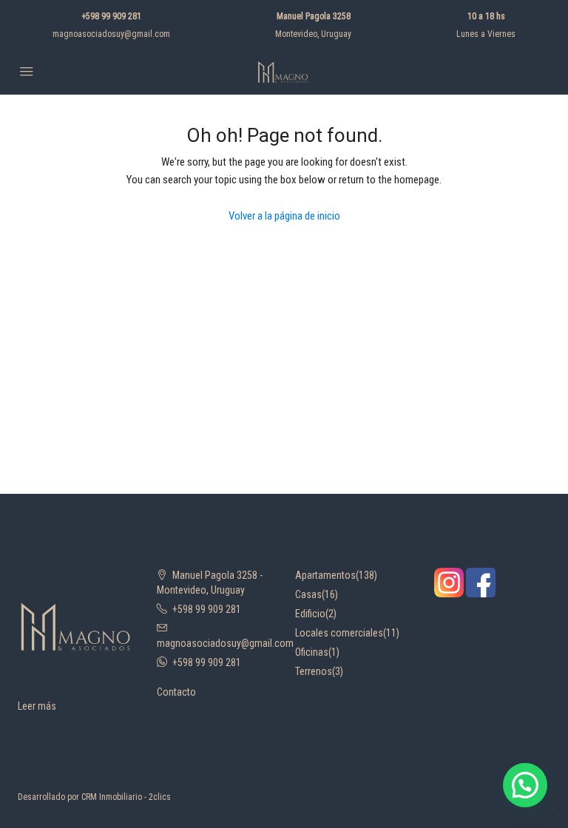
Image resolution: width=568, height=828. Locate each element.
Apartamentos (325, 575)
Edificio (310, 614)
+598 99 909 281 (111, 16)
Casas (308, 594)
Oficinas (311, 652)
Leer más (37, 706)
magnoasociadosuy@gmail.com (111, 34)
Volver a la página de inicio (284, 216)
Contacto (176, 692)
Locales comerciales (339, 633)
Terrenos (313, 671)
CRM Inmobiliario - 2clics (126, 797)
